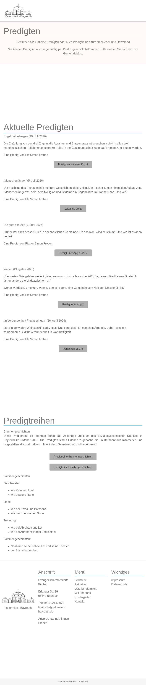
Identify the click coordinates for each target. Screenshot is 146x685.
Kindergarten (83, 597)
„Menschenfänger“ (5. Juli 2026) (24, 180)
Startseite (81, 580)
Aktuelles (81, 584)
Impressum (118, 580)
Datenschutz (119, 584)
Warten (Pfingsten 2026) (19, 269)
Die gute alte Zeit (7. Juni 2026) (23, 224)
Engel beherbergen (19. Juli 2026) (25, 136)
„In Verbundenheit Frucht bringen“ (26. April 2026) (35, 320)
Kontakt (79, 601)
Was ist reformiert (86, 588)
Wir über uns (83, 592)
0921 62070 (56, 602)
